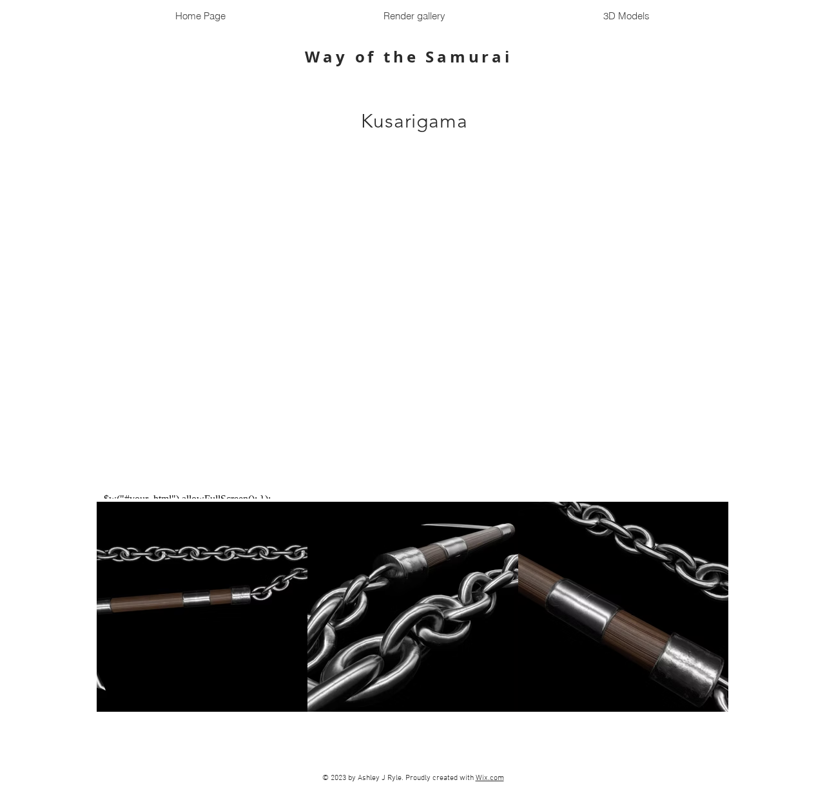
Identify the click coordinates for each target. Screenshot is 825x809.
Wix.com (490, 778)
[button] (626, 16)
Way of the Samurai (412, 57)
